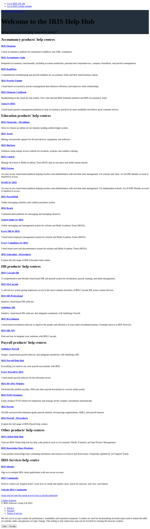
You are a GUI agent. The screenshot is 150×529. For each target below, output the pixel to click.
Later (4, 526)
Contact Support (8, 500)
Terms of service (14, 513)
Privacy (10, 508)
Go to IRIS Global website (19, 6)
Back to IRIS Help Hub (12, 11)
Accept (13, 526)
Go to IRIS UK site (16, 3)
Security (11, 510)
